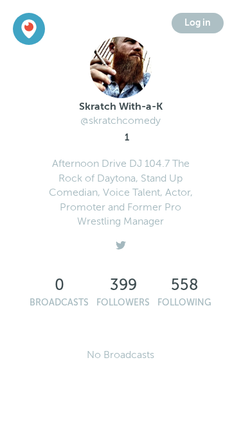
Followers (123, 302)
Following (184, 302)
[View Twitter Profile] (121, 242)
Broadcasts (59, 302)
